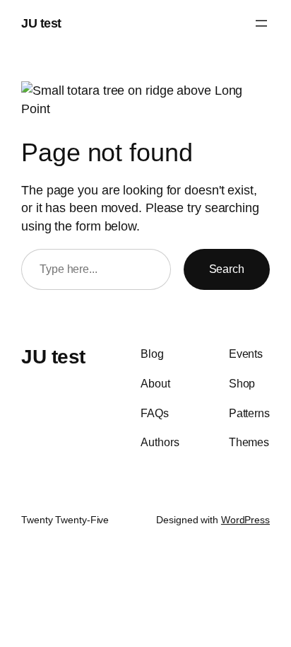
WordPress (245, 519)
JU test (41, 23)
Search (226, 268)
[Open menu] (261, 23)
